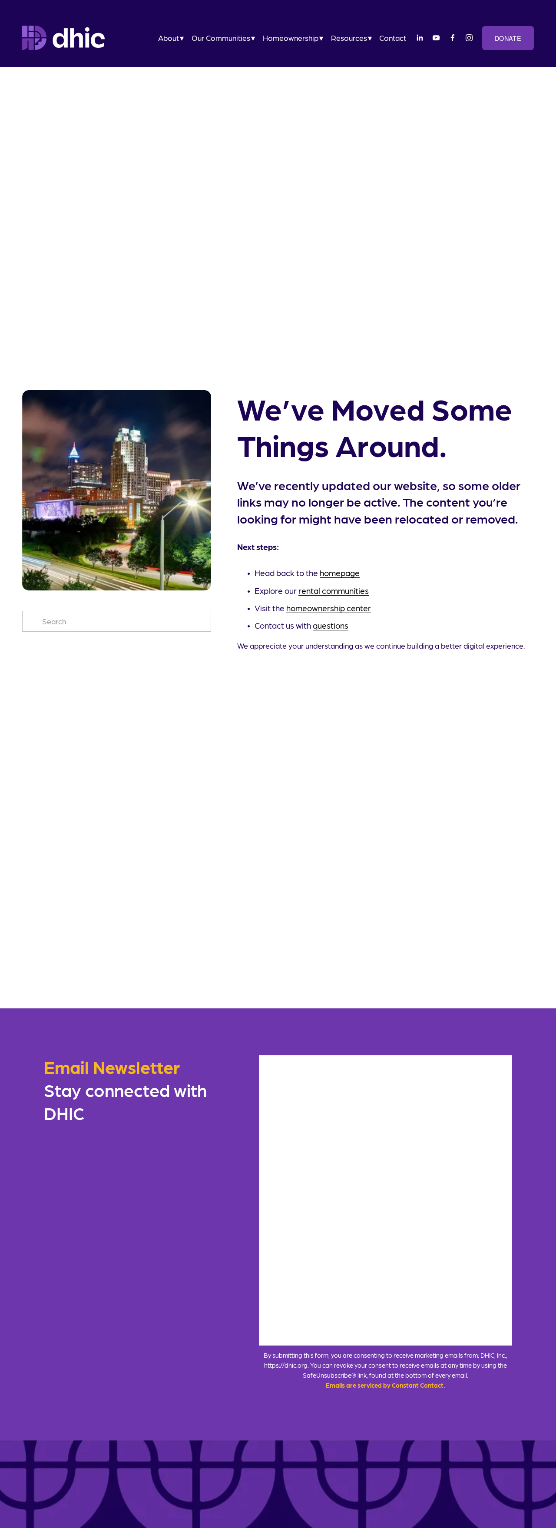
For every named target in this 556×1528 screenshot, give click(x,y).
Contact (392, 38)
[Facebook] (452, 37)
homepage (340, 572)
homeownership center (328, 608)
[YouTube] (436, 37)
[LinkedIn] (419, 37)
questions (330, 625)
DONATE (508, 38)
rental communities (333, 590)
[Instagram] (469, 37)
